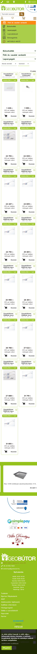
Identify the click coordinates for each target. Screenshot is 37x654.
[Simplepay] (18, 524)
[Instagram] (29, 2)
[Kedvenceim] (12, 18)
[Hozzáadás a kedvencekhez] (16, 74)
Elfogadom (6, 648)
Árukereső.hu (18, 624)
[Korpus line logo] (33, 2)
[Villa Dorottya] (18, 539)
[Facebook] (25, 2)
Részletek (14, 116)
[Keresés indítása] (21, 14)
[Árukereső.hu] (18, 621)
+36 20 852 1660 (9, 566)
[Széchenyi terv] (31, 9)
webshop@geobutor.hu (11, 569)
